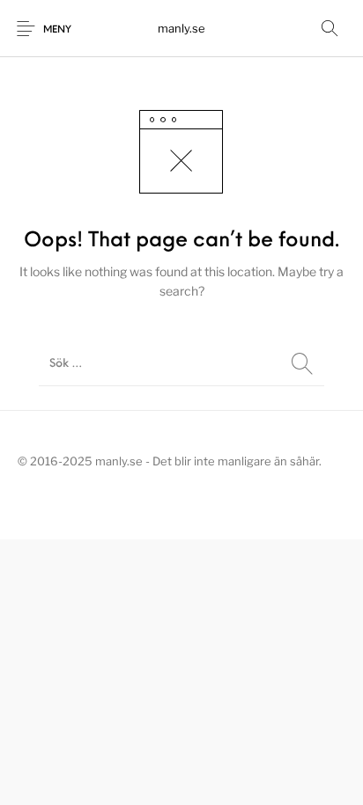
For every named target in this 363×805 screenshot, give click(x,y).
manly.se (181, 28)
